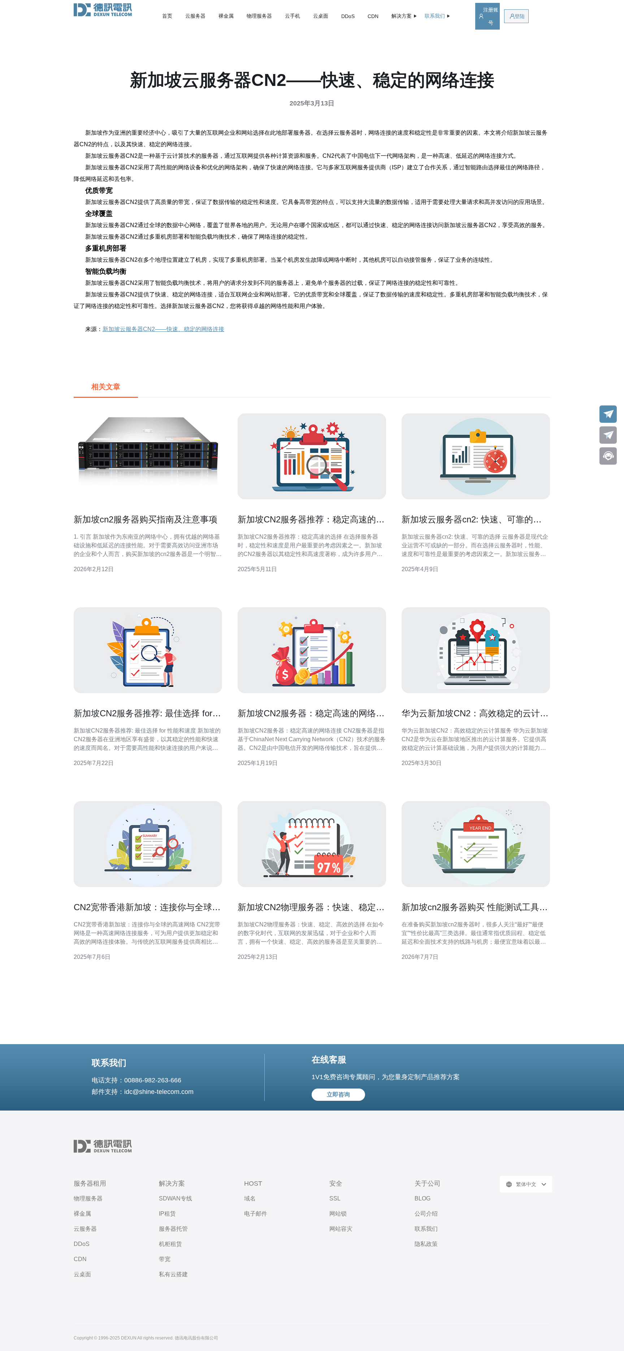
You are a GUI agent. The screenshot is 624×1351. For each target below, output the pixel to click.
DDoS (348, 16)
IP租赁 (167, 1214)
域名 (250, 1198)
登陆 (520, 16)
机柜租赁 (170, 1244)
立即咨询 (338, 1094)
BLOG (422, 1198)
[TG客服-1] (608, 414)
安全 (335, 1183)
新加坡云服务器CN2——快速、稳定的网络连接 (163, 329)
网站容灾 (340, 1229)
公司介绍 (426, 1214)
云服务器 (195, 16)
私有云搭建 (173, 1274)
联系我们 (426, 1229)
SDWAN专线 (175, 1198)
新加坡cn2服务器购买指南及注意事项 (145, 519)
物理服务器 (259, 16)
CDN (373, 16)
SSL (335, 1198)
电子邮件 (255, 1214)
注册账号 (490, 16)
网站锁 (338, 1214)
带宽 (164, 1259)
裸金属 (226, 16)
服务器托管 (173, 1229)
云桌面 (320, 16)
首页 (167, 16)
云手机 (292, 16)
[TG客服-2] (608, 435)
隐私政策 (426, 1244)
